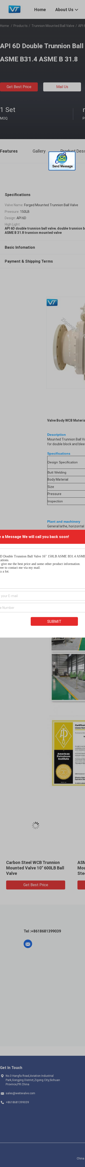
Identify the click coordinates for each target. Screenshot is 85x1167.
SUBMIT (54, 621)
